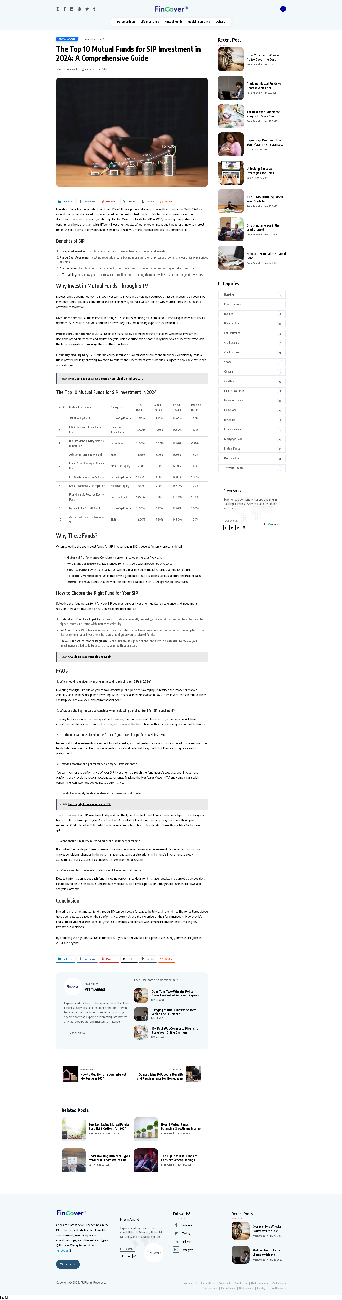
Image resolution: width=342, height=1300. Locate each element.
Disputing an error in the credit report (263, 227)
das (90, 1164)
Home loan (230, 410)
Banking (229, 294)
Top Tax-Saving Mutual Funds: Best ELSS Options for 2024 (109, 1126)
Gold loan (229, 381)
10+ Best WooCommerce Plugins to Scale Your (263, 114)
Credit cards (231, 342)
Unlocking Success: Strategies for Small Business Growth (260, 170)
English (4, 1297)
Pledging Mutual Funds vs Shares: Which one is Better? (174, 1012)
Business (229, 314)
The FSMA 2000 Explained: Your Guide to (265, 199)
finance (228, 362)
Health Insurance (199, 21)
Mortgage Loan (233, 439)
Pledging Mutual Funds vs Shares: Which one (264, 85)
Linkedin (186, 1241)
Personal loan (126, 21)
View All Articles (77, 1032)
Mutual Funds (173, 21)
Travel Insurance (234, 468)
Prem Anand (70, 69)
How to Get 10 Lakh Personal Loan (266, 255)
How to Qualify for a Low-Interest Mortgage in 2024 (103, 1076)
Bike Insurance (232, 304)
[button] (171, 1297)
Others (220, 21)
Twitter (186, 1233)
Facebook (187, 1225)
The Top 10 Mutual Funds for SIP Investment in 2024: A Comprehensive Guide (128, 53)
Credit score (231, 352)
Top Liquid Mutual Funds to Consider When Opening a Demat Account (179, 1158)
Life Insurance (149, 21)
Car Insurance (232, 333)
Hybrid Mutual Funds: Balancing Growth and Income (181, 1126)
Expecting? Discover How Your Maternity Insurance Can (264, 142)
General (229, 371)
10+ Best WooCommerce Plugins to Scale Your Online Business (175, 1030)
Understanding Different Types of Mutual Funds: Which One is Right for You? (109, 1158)
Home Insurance (233, 400)
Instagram (187, 1250)
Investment (230, 419)
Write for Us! (68, 1264)
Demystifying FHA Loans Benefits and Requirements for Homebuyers (160, 1076)
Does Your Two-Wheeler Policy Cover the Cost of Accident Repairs (175, 993)
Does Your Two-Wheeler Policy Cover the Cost (263, 57)
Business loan (232, 323)
